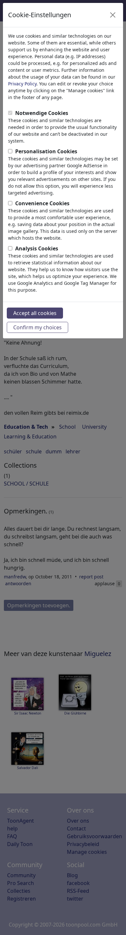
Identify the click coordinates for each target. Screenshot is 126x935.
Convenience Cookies (42, 203)
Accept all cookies (35, 313)
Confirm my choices (37, 327)
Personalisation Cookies (46, 151)
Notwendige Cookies (41, 113)
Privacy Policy (22, 84)
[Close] (113, 15)
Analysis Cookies (36, 248)
